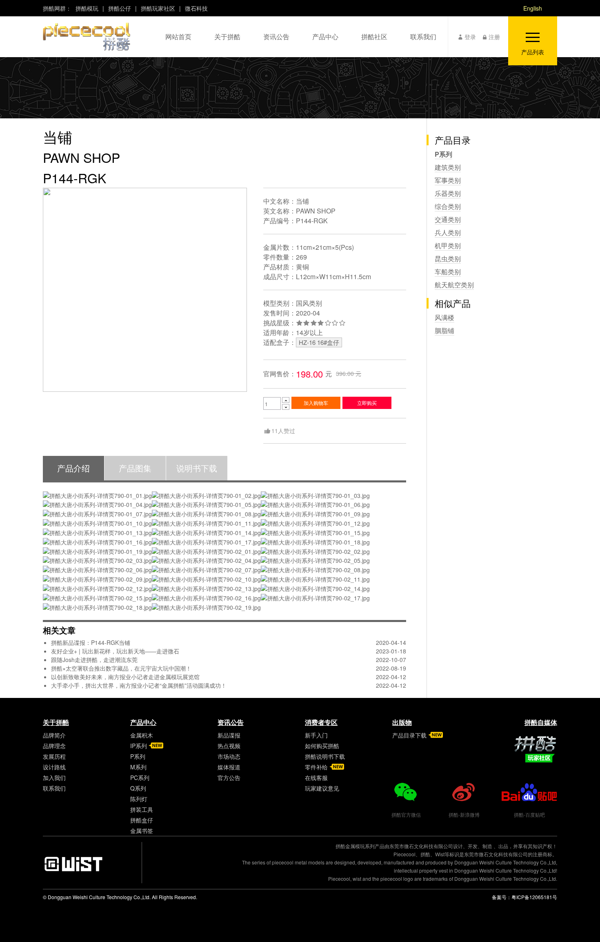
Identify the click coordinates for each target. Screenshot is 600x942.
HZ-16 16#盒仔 (319, 342)
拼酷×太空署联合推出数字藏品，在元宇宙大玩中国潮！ (121, 668)
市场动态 (229, 756)
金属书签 (141, 830)
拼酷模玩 (87, 8)
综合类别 (448, 206)
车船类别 (448, 271)
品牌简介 (54, 735)
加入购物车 (316, 402)
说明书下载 (196, 468)
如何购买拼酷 (322, 746)
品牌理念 (54, 746)
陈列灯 (138, 799)
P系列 (443, 154)
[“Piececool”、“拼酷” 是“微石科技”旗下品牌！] (86, 36)
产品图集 (135, 468)
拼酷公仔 (119, 8)
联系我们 (54, 788)
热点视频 (229, 746)
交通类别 (448, 219)
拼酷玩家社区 (158, 8)
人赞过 (283, 431)
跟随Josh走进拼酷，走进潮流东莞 (94, 659)
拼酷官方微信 (406, 814)
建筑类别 (448, 167)
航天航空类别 (454, 284)
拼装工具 (141, 809)
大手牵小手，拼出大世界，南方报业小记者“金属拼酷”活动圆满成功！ (139, 685)
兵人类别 (448, 232)
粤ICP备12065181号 (534, 896)
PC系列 (139, 777)
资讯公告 (231, 722)
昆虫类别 (448, 258)
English (532, 8)
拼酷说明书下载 (325, 756)
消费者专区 (321, 722)
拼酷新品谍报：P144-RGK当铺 (90, 642)
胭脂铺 (444, 330)
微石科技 (196, 8)
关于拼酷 (56, 722)
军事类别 (448, 180)
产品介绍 (73, 468)
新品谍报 (229, 735)
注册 (494, 37)
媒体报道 (229, 767)
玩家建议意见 (322, 788)
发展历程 (54, 756)
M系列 (138, 767)
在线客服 (316, 777)
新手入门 (316, 735)
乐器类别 (448, 193)
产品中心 (143, 722)
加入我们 (54, 777)
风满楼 (444, 317)
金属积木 (141, 735)
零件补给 (316, 767)
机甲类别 (448, 245)
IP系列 (138, 746)
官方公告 (229, 777)
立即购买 (367, 402)
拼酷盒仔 (141, 820)
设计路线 (54, 767)
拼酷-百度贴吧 (529, 814)
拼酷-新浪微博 (464, 814)
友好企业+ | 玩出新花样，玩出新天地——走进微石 (115, 651)
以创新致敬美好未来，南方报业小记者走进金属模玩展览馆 (125, 677)
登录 (470, 37)
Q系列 (138, 788)
